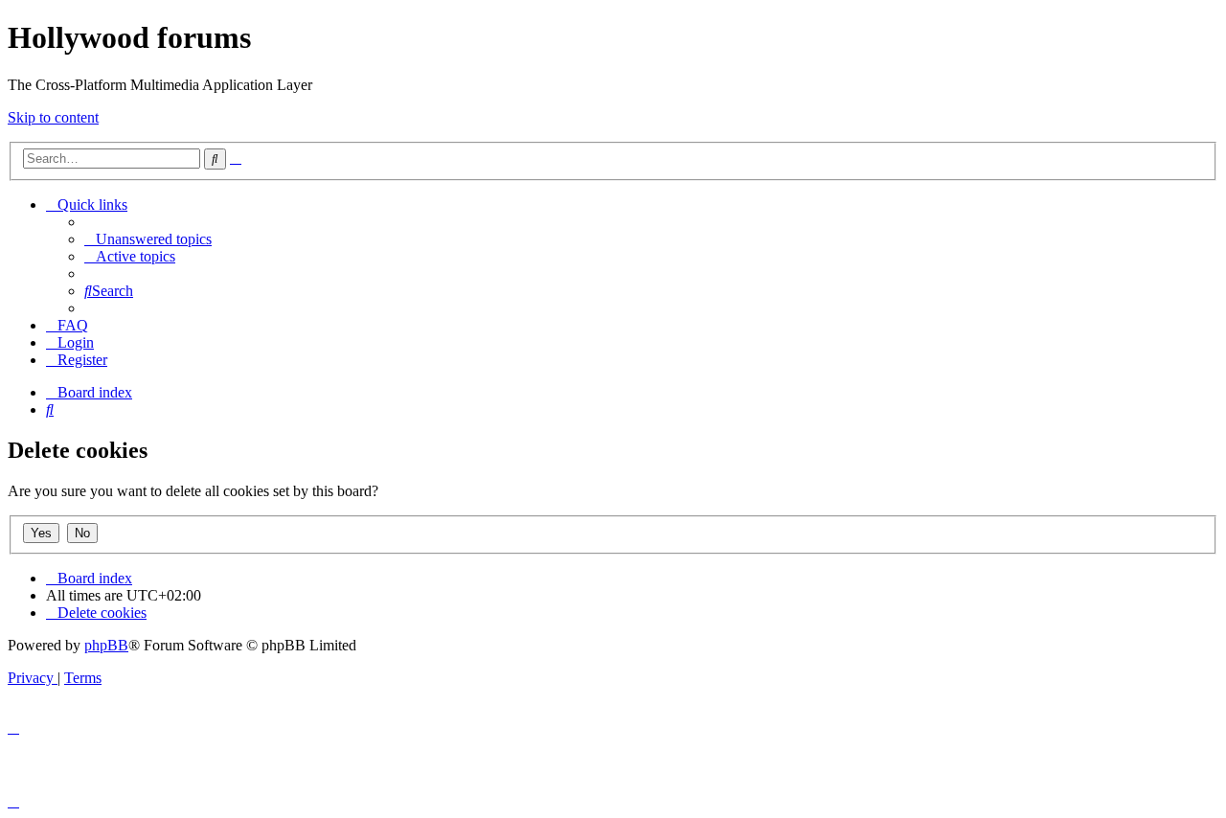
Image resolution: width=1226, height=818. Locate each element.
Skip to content (53, 117)
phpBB (106, 645)
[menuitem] (148, 239)
